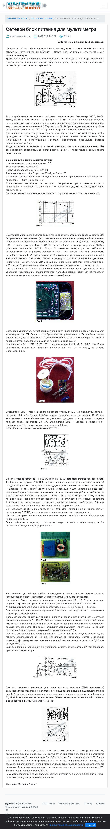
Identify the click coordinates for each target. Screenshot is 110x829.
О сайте (88, 803)
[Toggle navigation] (104, 6)
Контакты (100, 803)
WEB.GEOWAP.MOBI (17, 18)
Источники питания (41, 18)
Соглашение (49, 803)
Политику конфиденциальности (66, 825)
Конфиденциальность (69, 803)
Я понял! (91, 825)
